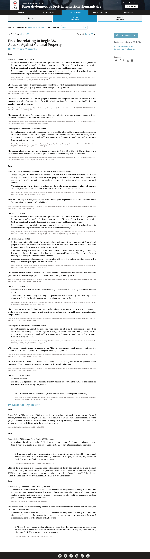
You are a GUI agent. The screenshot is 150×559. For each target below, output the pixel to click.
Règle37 (25, 34)
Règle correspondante (124, 35)
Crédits (124, 3)
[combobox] (62, 27)
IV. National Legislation (124, 49)
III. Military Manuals (123, 47)
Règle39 (89, 34)
